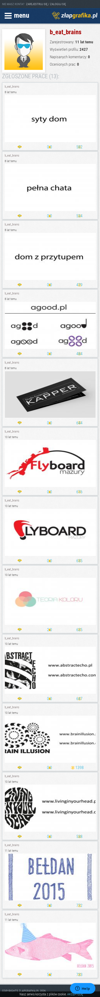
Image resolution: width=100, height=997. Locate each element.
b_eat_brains (12, 86)
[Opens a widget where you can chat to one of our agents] (82, 989)
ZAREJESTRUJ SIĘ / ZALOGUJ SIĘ (46, 4)
